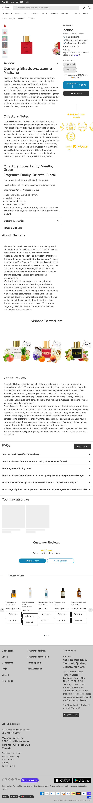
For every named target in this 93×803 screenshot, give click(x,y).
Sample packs (34, 663)
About (30, 18)
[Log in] (83, 7)
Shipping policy (43, 786)
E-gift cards (7, 651)
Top (25, 13)
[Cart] (89, 7)
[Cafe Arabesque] (14, 592)
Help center (82, 446)
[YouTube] (19, 780)
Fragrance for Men (36, 651)
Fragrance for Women (38, 657)
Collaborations (7, 786)
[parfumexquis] (6, 7)
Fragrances (6, 13)
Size (69, 61)
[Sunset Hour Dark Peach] (79, 592)
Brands (20, 18)
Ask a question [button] (60, 561)
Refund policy (32, 786)
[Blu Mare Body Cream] (46, 592)
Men (43, 13)
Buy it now (76, 93)
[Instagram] (6, 780)
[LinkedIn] (16, 780)
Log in (5, 796)
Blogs (11, 18)
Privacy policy (55, 786)
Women (34, 13)
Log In (5, 657)
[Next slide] (56, 39)
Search (5, 675)
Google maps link (71, 715)
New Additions (34, 669)
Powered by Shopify (60, 800)
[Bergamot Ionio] (63, 592)
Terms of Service (19, 786)
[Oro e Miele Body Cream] (30, 592)
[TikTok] (3, 780)
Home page (7, 681)
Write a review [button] (32, 561)
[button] (76, 76)
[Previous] (2, 610)
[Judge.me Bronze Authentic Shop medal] (82, 126)
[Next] (90, 610)
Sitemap (5, 789)
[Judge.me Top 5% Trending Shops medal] (70, 136)
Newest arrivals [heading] (16, 576)
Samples (53, 13)
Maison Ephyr (13, 733)
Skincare (64, 13)
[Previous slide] (12, 39)
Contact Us (7, 663)
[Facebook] (9, 780)
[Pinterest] (12, 780)
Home (65, 25)
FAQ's (4, 669)
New (17, 13)
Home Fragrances (79, 13)
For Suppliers (82, 786)
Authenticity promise (69, 786)
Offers (4, 18)
